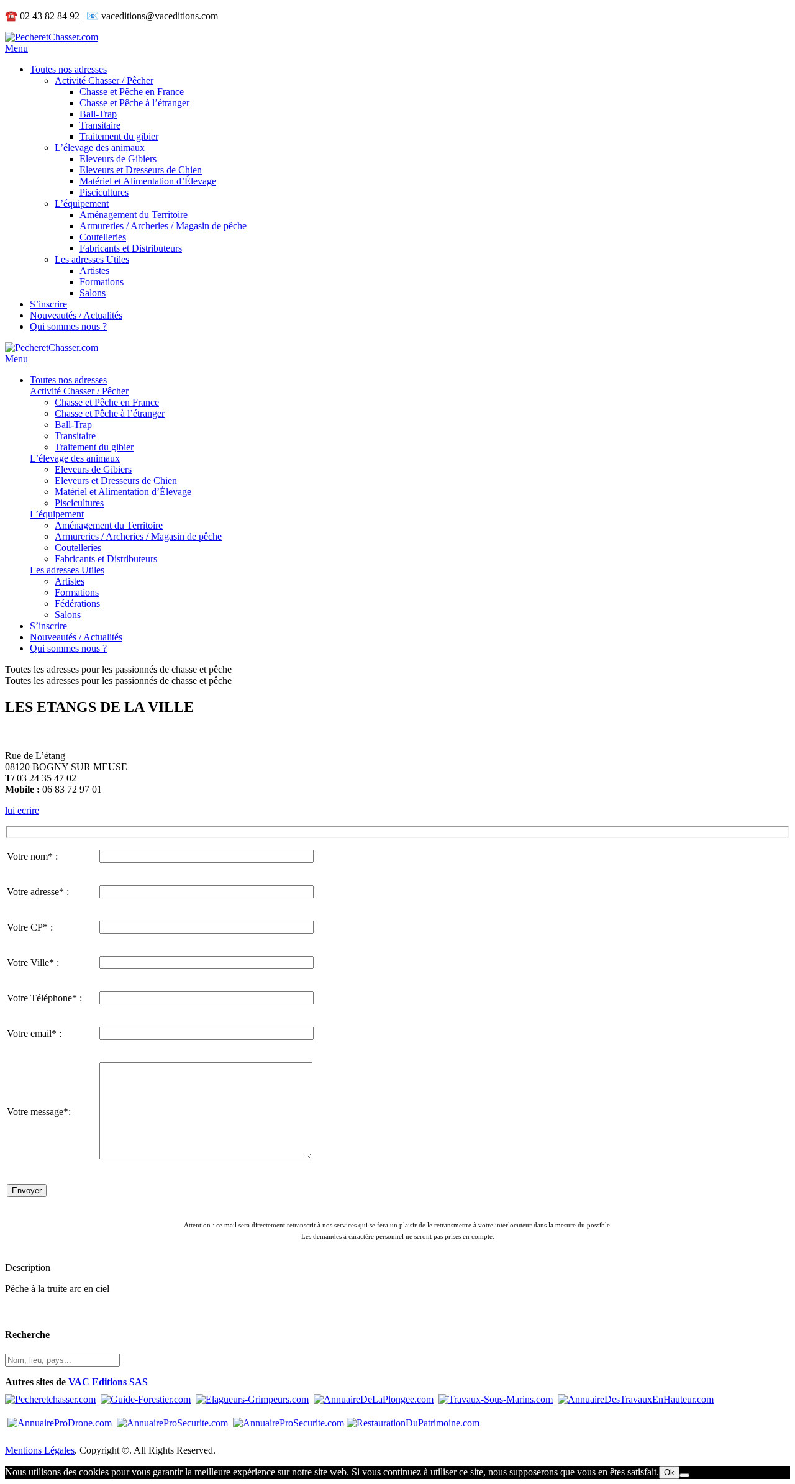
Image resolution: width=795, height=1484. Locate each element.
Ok (669, 1472)
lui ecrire (22, 810)
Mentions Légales (40, 1450)
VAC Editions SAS (108, 1382)
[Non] (684, 1475)
